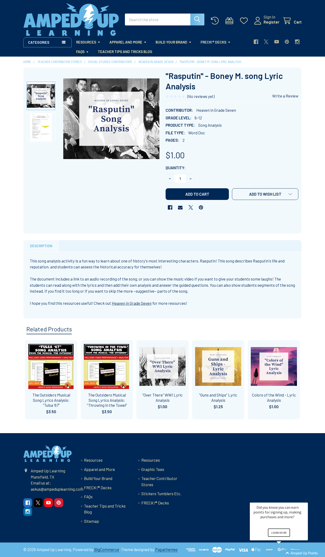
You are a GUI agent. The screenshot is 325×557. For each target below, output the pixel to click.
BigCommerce (106, 549)
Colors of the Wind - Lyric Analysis (274, 397)
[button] (265, 194)
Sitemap (91, 521)
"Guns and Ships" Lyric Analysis (218, 397)
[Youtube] (276, 41)
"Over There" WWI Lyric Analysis (162, 397)
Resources (86, 42)
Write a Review (285, 95)
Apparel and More (125, 42)
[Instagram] (297, 41)
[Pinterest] (286, 41)
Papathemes (166, 549)
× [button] (306, 499)
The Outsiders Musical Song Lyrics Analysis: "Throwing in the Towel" (107, 399)
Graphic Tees (152, 469)
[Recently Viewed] (216, 20)
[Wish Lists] (245, 20)
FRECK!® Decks (213, 42)
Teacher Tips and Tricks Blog (125, 51)
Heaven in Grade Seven (132, 303)
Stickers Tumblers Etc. (161, 493)
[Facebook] (255, 41)
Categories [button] (38, 42)
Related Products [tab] (49, 329)
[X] (266, 41)
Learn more (279, 532)
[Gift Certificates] (230, 20)
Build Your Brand (171, 42)
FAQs (80, 51)
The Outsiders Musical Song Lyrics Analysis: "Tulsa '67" (51, 399)
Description (41, 246)
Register (271, 21)
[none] (111, 119)
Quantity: (176, 167)
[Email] (180, 207)
